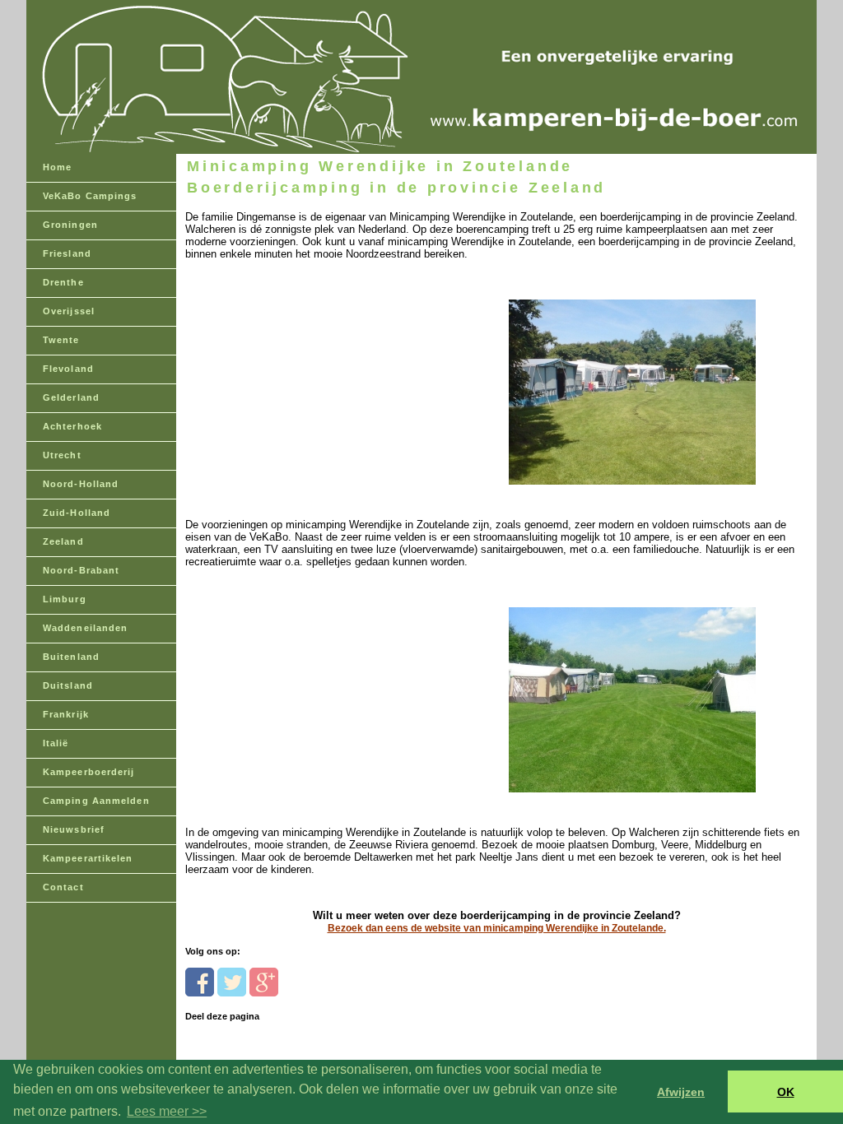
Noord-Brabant (81, 570)
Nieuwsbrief (74, 829)
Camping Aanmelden (96, 801)
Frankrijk (66, 714)
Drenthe (63, 282)
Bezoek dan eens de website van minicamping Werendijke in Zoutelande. (497, 928)
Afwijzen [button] (681, 1091)
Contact (63, 887)
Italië (56, 743)
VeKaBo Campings (90, 196)
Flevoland (68, 369)
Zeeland (63, 541)
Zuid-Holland (76, 513)
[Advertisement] (298, 363)
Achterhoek (72, 426)
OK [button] (785, 1091)
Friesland (67, 253)
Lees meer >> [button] (167, 1111)
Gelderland (71, 397)
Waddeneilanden (85, 628)
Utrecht (62, 455)
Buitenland (71, 657)
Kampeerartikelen (88, 858)
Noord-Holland (81, 484)
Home (57, 167)
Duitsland (68, 685)
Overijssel (69, 311)
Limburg (64, 599)
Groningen (70, 225)
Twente (61, 340)
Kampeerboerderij (89, 772)
